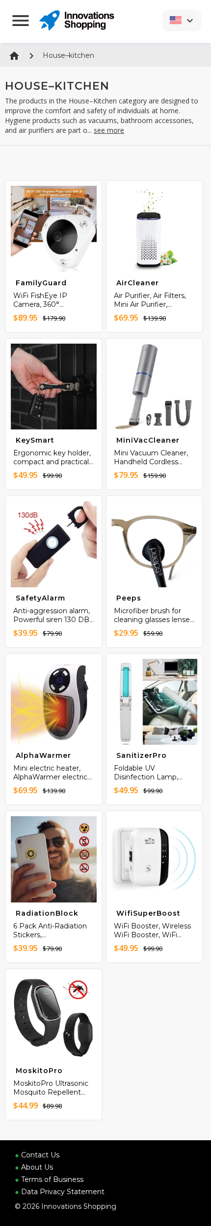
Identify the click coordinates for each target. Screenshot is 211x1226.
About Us (37, 1167)
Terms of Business (52, 1179)
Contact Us (40, 1155)
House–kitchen (68, 55)
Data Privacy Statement (63, 1191)
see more (109, 130)
